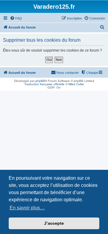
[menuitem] (16, 18)
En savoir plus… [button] (27, 207)
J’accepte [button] (54, 223)
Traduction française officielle (44, 84)
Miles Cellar (76, 84)
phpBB (40, 80)
